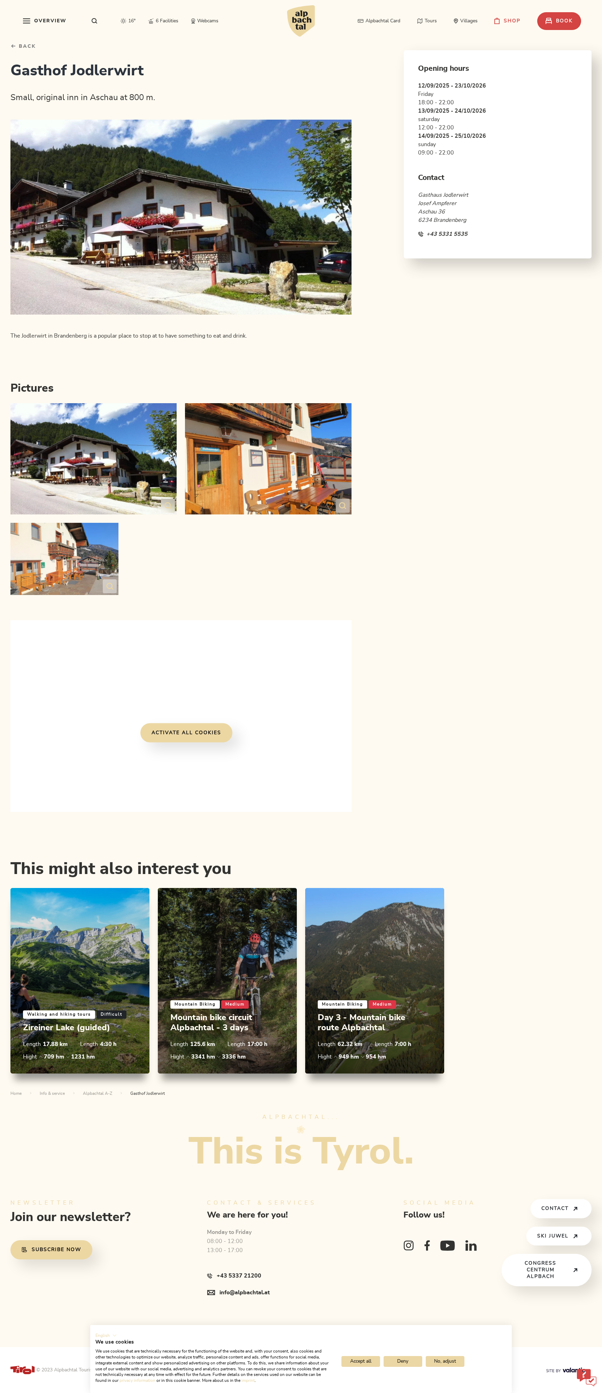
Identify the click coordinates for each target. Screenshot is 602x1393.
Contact (555, 1208)
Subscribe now (56, 1249)
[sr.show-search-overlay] (95, 21)
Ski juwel (553, 1236)
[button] (106, 1335)
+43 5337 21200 (239, 1276)
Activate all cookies (186, 732)
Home (16, 1093)
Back (26, 46)
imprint (248, 1380)
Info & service (52, 1093)
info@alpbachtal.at (244, 1292)
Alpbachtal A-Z (97, 1093)
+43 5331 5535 (447, 234)
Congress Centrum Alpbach (540, 1270)
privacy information (137, 1380)
